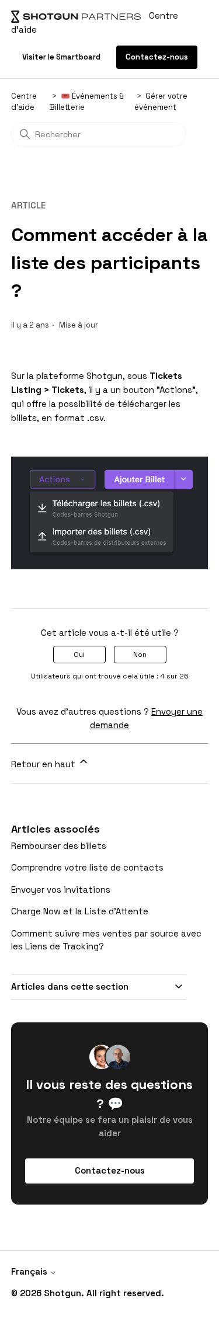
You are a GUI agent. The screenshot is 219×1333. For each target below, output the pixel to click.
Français (30, 1271)
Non (140, 654)
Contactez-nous (157, 57)
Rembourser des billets (58, 845)
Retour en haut (44, 764)
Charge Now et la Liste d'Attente (79, 911)
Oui (79, 654)
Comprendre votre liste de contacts (87, 867)
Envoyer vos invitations (60, 889)
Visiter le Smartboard (62, 57)
